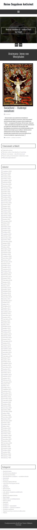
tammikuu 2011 (7, 393)
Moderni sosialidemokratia (10, 495)
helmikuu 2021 (7, 236)
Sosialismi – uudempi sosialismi (11, 507)
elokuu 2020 (6, 247)
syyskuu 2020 (6, 245)
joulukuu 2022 (6, 204)
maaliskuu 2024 (7, 180)
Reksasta (5, 502)
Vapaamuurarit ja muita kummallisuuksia (14, 511)
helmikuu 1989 (7, 457)
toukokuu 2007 (7, 432)
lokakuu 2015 (6, 343)
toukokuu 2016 (7, 330)
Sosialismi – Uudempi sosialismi (15, 109)
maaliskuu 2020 (7, 256)
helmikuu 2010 (7, 396)
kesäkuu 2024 (6, 175)
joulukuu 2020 (6, 239)
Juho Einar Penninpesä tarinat (11, 483)
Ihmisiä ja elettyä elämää (10, 481)
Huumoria (5, 480)
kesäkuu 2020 (6, 250)
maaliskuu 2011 (7, 389)
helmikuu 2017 (7, 313)
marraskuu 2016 (7, 319)
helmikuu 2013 (7, 376)
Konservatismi (7, 490)
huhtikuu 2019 (7, 271)
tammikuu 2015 (7, 352)
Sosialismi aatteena (8, 509)
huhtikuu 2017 (7, 310)
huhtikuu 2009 (7, 404)
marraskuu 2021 (7, 221)
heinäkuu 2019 (7, 265)
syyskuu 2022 (6, 206)
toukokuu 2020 (7, 252)
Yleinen (5, 512)
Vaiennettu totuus (7, 150)
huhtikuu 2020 (7, 254)
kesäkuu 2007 (6, 430)
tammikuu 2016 (7, 337)
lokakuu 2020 (6, 243)
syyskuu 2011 (6, 384)
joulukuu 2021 (6, 219)
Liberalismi (6, 493)
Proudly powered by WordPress (13, 523)
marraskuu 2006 (7, 443)
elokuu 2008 (6, 413)
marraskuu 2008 (7, 411)
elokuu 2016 (6, 324)
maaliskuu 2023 (7, 199)
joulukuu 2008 (6, 409)
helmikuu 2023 (7, 201)
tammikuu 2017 (7, 315)
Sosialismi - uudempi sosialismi (13, 137)
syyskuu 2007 (6, 424)
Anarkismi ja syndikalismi (10, 473)
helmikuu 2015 (7, 350)
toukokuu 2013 (7, 371)
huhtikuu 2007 (7, 433)
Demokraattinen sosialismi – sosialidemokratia (15, 476)
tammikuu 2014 (7, 367)
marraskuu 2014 (7, 356)
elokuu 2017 (6, 304)
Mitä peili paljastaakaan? (9, 157)
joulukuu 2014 (6, 354)
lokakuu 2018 (6, 282)
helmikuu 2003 (7, 454)
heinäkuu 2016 (7, 326)
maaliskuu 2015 (7, 348)
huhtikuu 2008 (7, 415)
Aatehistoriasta (7, 471)
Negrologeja (6, 497)
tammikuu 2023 (7, 202)
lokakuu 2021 (6, 223)
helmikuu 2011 (7, 391)
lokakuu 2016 (6, 321)
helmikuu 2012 (7, 380)
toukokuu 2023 (7, 195)
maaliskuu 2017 (7, 311)
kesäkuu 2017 (6, 308)
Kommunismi (6, 488)
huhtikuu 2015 (7, 347)
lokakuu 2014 (6, 358)
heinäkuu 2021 (7, 226)
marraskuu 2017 (7, 300)
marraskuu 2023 (7, 188)
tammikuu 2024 (7, 184)
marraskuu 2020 (7, 241)
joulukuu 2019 (6, 260)
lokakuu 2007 (6, 422)
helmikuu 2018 (7, 295)
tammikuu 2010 (7, 398)
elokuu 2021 (6, 225)
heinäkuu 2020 (7, 249)
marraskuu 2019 (7, 262)
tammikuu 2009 (7, 408)
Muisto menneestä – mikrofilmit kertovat (18, 30)
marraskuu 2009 (7, 400)
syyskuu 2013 (6, 369)
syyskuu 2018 (6, 284)
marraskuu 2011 (7, 382)
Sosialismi (6, 504)
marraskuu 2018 (7, 280)
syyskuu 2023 (6, 191)
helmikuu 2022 (7, 215)
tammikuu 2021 (7, 238)
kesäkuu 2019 (6, 267)
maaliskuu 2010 (7, 395)
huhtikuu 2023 (7, 197)
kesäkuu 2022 (6, 208)
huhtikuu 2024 (7, 178)
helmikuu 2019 (7, 274)
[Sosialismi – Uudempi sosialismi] (18, 84)
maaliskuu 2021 (7, 234)
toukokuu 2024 (7, 177)
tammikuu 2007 (7, 439)
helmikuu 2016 (7, 335)
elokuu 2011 (6, 385)
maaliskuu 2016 (7, 334)
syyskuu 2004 (6, 452)
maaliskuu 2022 (7, 213)
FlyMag (29, 523)
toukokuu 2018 (7, 291)
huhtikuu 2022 (7, 212)
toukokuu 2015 (7, 345)
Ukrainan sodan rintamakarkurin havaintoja (14, 152)
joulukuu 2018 (6, 278)
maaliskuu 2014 (7, 363)
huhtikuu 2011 (7, 387)
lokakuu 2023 (6, 189)
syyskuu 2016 (6, 323)
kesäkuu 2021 (6, 228)
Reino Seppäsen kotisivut (18, 4)
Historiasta (6, 478)
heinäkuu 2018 (7, 287)
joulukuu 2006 (6, 441)
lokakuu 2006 (6, 445)
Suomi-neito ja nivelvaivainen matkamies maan (15, 156)
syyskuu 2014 (6, 360)
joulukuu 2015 (6, 339)
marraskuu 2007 (7, 420)
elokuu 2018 (6, 286)
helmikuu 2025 (7, 173)
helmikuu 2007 (7, 437)
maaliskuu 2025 (7, 171)
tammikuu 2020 (7, 258)
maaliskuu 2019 (7, 273)
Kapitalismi (6, 487)
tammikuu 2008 (7, 417)
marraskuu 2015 (7, 341)
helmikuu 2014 (7, 365)
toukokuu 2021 (7, 230)
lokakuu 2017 (6, 302)
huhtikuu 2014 (7, 361)
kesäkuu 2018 (6, 289)
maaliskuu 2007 (7, 435)
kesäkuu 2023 (6, 193)
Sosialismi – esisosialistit (9, 506)
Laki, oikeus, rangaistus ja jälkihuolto (12, 492)
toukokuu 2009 (7, 402)
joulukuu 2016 (6, 317)
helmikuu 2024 (7, 182)
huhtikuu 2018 (7, 293)
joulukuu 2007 (6, 419)
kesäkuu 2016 (6, 328)
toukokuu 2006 (7, 448)
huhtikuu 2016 (7, 332)
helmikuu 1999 (7, 456)
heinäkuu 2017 (7, 306)
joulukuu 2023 (6, 186)
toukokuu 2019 (7, 269)
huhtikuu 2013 (7, 372)
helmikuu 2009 (7, 406)
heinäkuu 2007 (7, 428)
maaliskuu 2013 (7, 374)
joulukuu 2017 (6, 299)
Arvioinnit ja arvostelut (9, 474)
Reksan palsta (7, 500)
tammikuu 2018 (7, 297)
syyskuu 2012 (6, 378)
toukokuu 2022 (7, 210)
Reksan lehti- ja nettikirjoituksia (11, 499)
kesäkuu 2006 (6, 446)
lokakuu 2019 (6, 263)
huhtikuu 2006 (7, 450)
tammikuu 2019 (7, 276)
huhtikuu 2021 (7, 232)
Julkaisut (5, 485)
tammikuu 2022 (7, 217)
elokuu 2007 (6, 426)
